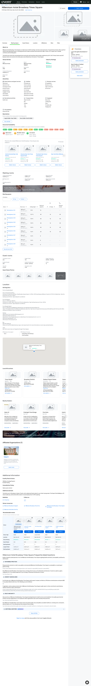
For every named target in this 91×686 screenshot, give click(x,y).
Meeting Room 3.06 (11, 230)
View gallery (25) (85, 38)
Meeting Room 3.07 (11, 235)
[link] (12, 407)
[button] (27, 26)
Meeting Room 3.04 (11, 222)
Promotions (24, 2)
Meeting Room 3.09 (11, 243)
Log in (88, 2)
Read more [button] (7, 388)
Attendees (5, 197)
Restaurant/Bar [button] (45, 423)
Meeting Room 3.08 (11, 239)
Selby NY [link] (6, 412)
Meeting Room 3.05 (11, 226)
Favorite (63, 8)
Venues (18, 2)
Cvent (2, 5)
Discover (38, 2)
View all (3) (79, 75)
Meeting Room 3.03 (11, 218)
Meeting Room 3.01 (11, 210)
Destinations (31, 2)
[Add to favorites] (18, 146)
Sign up (84, 2)
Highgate (6, 457)
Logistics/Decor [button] (15, 423)
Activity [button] (63, 423)
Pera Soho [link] (45, 412)
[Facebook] (25, 500)
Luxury (43, 2)
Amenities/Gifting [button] (8, 423)
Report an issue (20, 618)
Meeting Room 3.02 (11, 214)
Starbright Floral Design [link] (30, 412)
